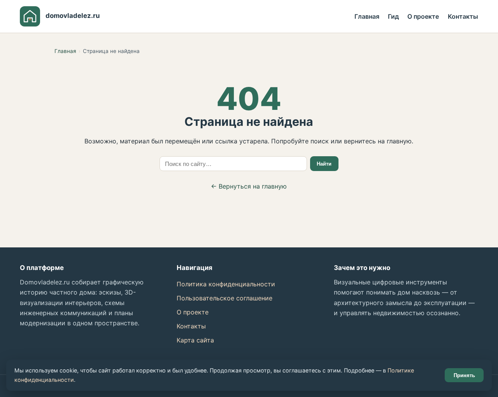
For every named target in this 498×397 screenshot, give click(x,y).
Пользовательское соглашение (224, 298)
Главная (366, 16)
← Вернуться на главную (249, 186)
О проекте (423, 16)
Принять (464, 375)
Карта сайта (195, 340)
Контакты (463, 16)
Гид (393, 16)
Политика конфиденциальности (226, 284)
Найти (324, 164)
